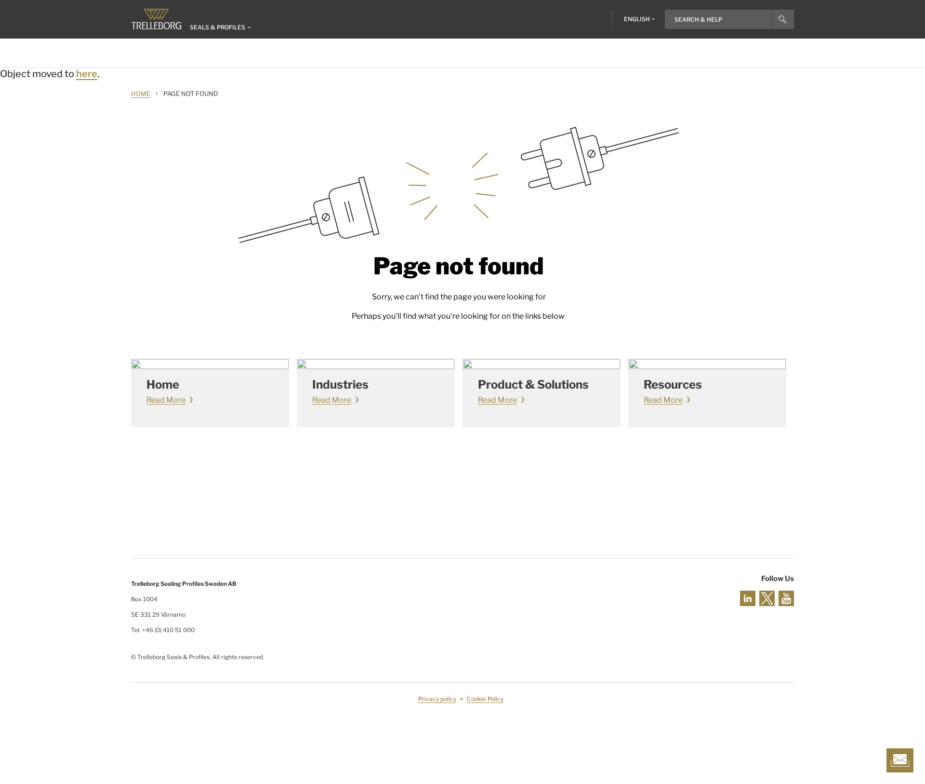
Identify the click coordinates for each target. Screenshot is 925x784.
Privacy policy (437, 699)
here (86, 74)
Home (140, 93)
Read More (165, 400)
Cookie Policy (485, 699)
